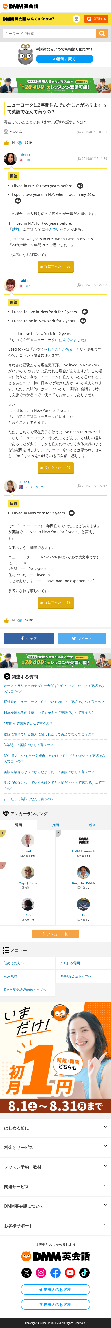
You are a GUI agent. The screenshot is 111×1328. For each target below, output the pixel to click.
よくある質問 (70, 963)
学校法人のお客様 (55, 1304)
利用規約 (10, 976)
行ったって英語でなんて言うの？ (29, 798)
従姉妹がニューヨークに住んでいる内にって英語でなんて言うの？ (54, 701)
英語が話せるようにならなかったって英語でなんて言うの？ (49, 772)
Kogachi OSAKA (83, 883)
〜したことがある (58, 349)
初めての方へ (14, 963)
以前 (15, 229)
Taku (27, 915)
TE (83, 915)
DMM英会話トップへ (76, 976)
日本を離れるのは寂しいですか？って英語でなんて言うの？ (49, 712)
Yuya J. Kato (28, 883)
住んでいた (54, 229)
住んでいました (71, 339)
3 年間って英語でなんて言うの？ (28, 744)
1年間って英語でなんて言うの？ (28, 723)
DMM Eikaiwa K (83, 851)
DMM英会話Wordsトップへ (25, 989)
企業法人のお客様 (55, 1289)
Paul (28, 851)
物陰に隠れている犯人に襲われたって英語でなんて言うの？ (49, 734)
